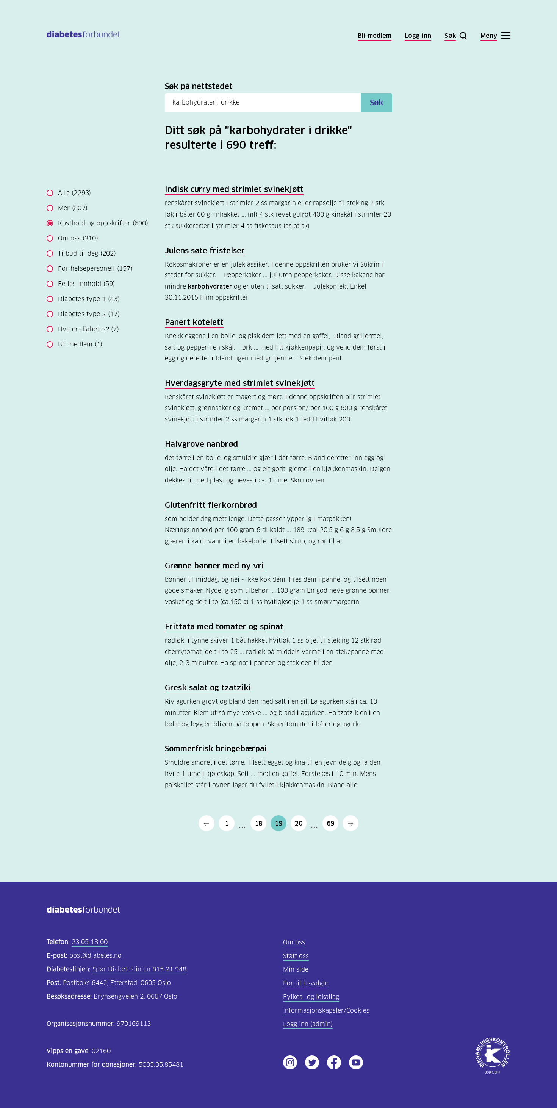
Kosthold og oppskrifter (103, 223)
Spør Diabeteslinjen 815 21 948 (139, 969)
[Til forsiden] (83, 35)
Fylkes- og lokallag (311, 996)
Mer (73, 208)
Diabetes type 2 (89, 314)
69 (330, 823)
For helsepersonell (95, 268)
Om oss (78, 238)
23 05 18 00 (90, 942)
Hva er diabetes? (88, 329)
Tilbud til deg (87, 253)
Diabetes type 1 (89, 299)
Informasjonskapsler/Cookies (326, 1010)
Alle (74, 193)
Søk (376, 102)
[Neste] (350, 823)
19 (278, 823)
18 (258, 823)
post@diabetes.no (95, 955)
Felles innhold (86, 283)
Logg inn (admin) (308, 1024)
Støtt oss (296, 956)
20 (298, 823)
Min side (295, 969)
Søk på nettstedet (199, 86)
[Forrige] (206, 823)
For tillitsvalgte (306, 983)
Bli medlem (80, 344)
